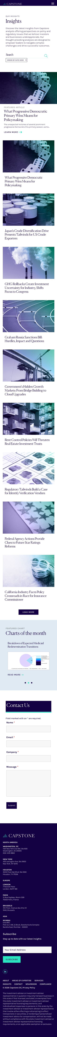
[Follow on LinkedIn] (5, 971)
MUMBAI (6, 920)
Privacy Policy (29, 987)
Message (12, 766)
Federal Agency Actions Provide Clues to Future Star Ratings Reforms (25, 542)
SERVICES (38, 980)
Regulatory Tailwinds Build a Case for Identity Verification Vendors (26, 491)
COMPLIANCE (45, 984)
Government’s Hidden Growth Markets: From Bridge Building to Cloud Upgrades (25, 390)
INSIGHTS (7, 984)
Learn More (11, 132)
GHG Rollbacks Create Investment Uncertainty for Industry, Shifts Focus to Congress (27, 288)
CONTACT (18, 984)
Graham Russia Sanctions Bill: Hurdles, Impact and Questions (24, 339)
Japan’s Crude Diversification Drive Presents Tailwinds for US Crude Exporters (27, 234)
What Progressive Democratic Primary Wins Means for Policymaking (25, 115)
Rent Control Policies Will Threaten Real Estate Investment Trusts (27, 442)
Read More (14, 676)
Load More (28, 612)
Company (12, 752)
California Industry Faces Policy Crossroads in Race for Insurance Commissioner (26, 596)
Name (10, 722)
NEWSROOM (31, 984)
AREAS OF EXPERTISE (21, 980)
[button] (25, 683)
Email (10, 737)
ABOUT (6, 980)
